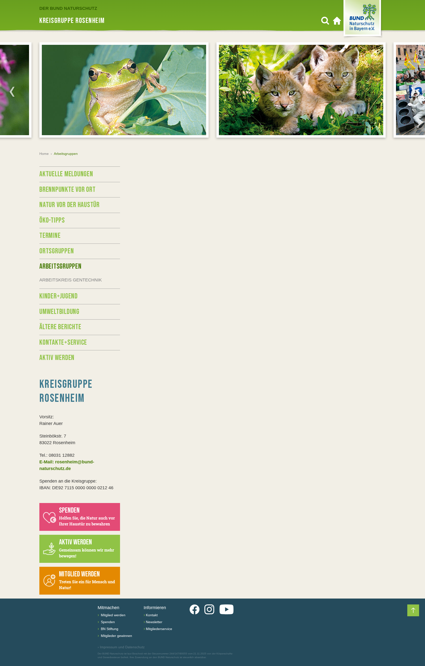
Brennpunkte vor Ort (67, 189)
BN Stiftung (109, 629)
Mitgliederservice (159, 629)
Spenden (107, 622)
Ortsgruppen (56, 251)
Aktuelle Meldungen (66, 174)
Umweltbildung (59, 311)
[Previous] (12, 91)
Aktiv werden (57, 357)
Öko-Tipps (52, 220)
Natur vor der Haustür (69, 204)
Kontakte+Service (63, 342)
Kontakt (152, 615)
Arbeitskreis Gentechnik (70, 279)
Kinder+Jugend (58, 296)
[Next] (413, 91)
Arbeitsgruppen (60, 266)
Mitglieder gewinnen (116, 636)
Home (44, 154)
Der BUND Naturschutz (68, 8)
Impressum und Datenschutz (121, 647)
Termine (50, 235)
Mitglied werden (112, 615)
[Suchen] (325, 21)
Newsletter (154, 622)
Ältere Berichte (60, 327)
